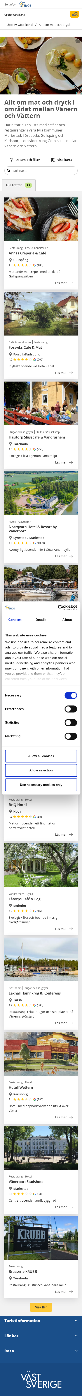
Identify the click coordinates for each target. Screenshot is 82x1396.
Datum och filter (28, 160)
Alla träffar (18, 185)
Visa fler (41, 1307)
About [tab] (67, 620)
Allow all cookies (41, 756)
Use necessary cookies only (41, 785)
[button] (41, 65)
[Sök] (8, 170)
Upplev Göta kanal (20, 25)
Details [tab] (41, 620)
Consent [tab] (14, 620)
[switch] (71, 708)
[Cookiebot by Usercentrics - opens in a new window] (58, 607)
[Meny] (74, 14)
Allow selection (41, 770)
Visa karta (64, 160)
